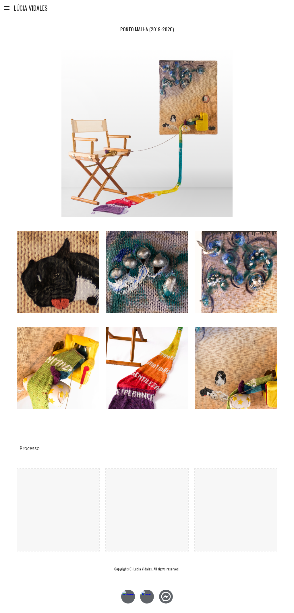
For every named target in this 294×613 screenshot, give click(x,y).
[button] (7, 8)
